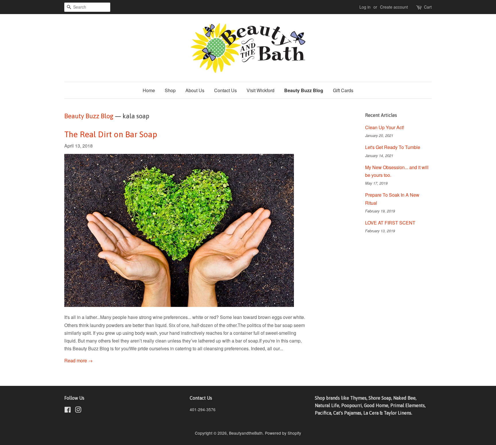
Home (149, 90)
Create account (394, 7)
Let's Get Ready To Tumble (392, 147)
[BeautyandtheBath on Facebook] (67, 410)
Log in (365, 7)
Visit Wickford (260, 90)
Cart (428, 7)
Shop (170, 90)
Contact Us (225, 90)
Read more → (78, 360)
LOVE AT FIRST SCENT (390, 222)
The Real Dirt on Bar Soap (110, 134)
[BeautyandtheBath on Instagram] (78, 410)
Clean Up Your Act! (384, 127)
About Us (194, 90)
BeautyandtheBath (246, 433)
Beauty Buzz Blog (303, 90)
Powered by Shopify (283, 433)
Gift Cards (343, 90)
